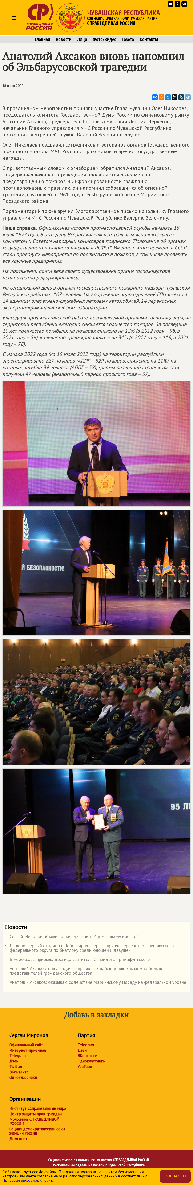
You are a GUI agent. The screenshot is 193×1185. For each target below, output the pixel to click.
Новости (64, 39)
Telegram (17, 1056)
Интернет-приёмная (27, 1050)
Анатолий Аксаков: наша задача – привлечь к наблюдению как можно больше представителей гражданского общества (84, 971)
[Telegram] (188, 97)
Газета (128, 39)
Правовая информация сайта (28, 1180)
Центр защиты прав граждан (35, 1114)
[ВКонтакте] (155, 97)
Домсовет (18, 1138)
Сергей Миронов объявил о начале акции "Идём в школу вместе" (71, 937)
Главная (42, 39)
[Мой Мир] (168, 97)
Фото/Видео (105, 39)
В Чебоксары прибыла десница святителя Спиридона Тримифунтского (77, 960)
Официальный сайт (26, 1045)
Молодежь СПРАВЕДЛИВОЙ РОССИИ (34, 1121)
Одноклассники (23, 1077)
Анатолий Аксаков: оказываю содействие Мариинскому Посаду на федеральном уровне (95, 983)
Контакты (149, 39)
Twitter (15, 1066)
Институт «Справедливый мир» (37, 1108)
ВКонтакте (19, 1072)
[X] (174, 97)
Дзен (13, 1061)
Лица (82, 39)
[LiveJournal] (181, 97)
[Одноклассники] (161, 97)
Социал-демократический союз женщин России (37, 1131)
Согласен (175, 1176)
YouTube (85, 1066)
